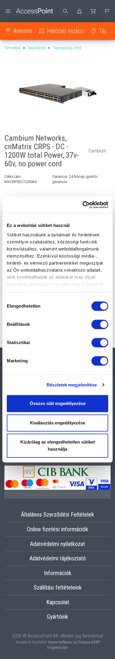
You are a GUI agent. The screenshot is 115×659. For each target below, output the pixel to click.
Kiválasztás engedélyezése (57, 422)
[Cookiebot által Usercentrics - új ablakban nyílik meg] (82, 205)
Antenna (22, 30)
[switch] (99, 324)
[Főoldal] (28, 11)
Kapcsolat (57, 602)
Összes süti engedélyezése (58, 403)
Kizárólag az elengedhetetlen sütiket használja (57, 445)
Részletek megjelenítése (72, 384)
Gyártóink (57, 616)
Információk (57, 573)
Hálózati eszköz (65, 30)
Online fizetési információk (57, 529)
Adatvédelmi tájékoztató (57, 558)
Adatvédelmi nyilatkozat (57, 543)
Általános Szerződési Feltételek (57, 514)
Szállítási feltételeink (58, 587)
